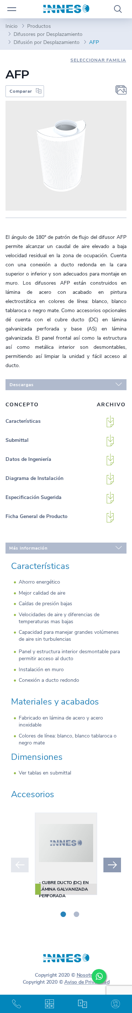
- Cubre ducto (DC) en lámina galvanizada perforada (63, 889)
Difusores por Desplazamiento (48, 34)
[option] (66, 854)
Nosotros (87, 975)
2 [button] (76, 914)
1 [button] (63, 914)
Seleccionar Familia (98, 60)
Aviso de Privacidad (86, 982)
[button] (20, 865)
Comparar (21, 91)
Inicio (12, 26)
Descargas (22, 385)
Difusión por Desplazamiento (47, 42)
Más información (28, 548)
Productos (39, 26)
